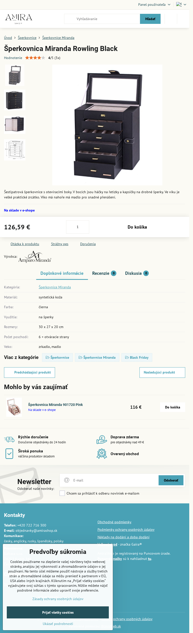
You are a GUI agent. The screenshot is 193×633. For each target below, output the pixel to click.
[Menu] (183, 19)
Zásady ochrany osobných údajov (127, 619)
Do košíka (137, 227)
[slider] (35, 58)
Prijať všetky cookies (58, 612)
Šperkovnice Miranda (55, 287)
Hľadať (150, 19)
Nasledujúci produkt (159, 372)
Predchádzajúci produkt (32, 372)
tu (149, 558)
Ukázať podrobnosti (58, 623)
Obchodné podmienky (114, 522)
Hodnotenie (13, 58)
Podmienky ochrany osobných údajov (126, 529)
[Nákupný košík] (171, 19)
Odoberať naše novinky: (35, 488)
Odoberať (171, 480)
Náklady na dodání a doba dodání (124, 537)
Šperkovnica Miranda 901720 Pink (55, 405)
